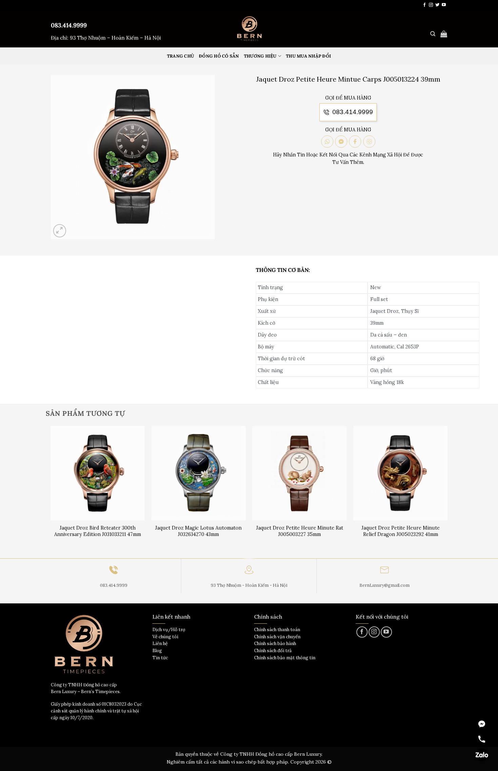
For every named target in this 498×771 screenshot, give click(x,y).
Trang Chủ (180, 56)
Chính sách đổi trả (273, 651)
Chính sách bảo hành (275, 643)
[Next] (447, 491)
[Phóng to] (59, 230)
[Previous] (51, 491)
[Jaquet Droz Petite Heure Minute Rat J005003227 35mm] (299, 473)
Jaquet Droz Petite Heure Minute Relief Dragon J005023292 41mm (400, 531)
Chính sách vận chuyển (277, 637)
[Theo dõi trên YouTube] (444, 5)
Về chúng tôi (165, 637)
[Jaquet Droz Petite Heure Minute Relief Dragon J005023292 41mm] (400, 473)
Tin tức (160, 658)
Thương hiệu (260, 56)
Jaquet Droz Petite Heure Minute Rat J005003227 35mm (299, 531)
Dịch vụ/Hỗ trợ (168, 630)
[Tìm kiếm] (432, 33)
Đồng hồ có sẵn (219, 56)
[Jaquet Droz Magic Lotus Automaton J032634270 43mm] (198, 473)
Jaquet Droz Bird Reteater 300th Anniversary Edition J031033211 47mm (97, 531)
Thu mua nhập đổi (308, 56)
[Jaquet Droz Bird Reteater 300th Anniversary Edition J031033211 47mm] (97, 473)
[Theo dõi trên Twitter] (437, 5)
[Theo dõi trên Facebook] (424, 5)
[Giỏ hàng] (443, 33)
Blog (157, 651)
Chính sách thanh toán (277, 630)
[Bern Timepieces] (249, 28)
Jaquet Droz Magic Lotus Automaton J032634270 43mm (198, 531)
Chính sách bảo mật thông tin (284, 658)
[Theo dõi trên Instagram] (431, 5)
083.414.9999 (69, 25)
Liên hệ (160, 643)
